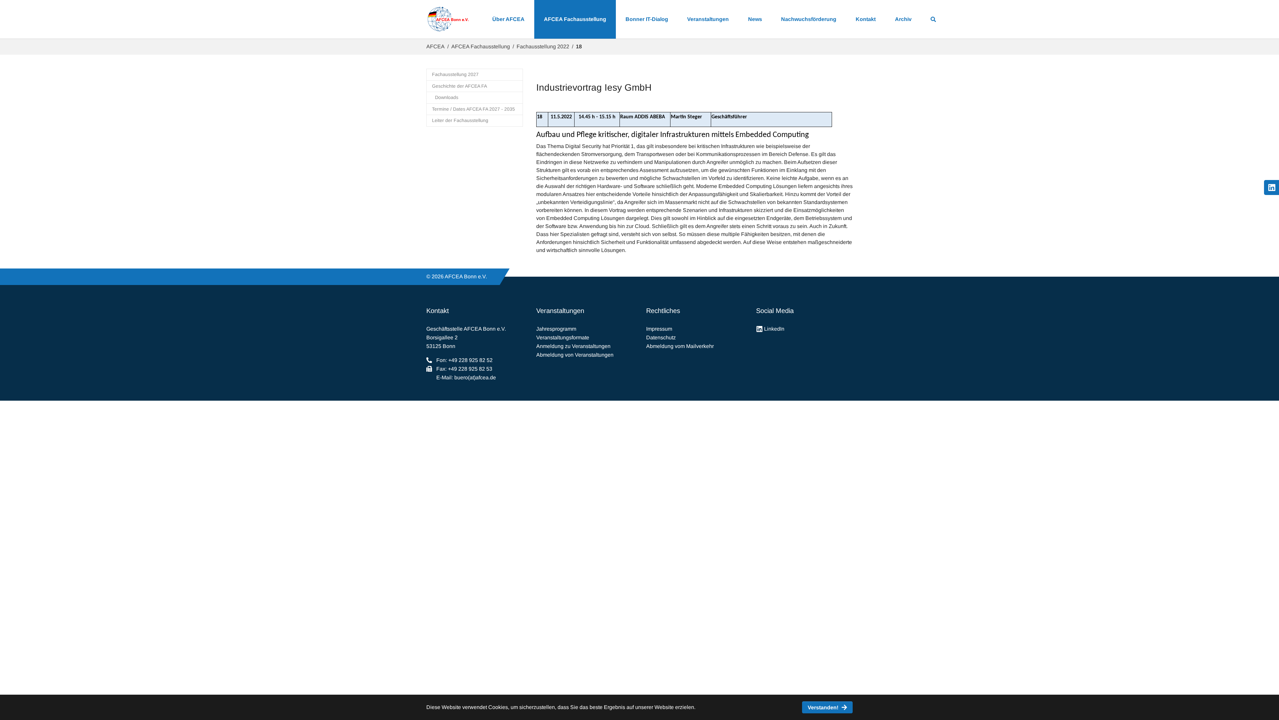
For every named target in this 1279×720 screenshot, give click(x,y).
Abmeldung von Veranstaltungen (575, 355)
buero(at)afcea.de (475, 377)
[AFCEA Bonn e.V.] (448, 19)
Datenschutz (661, 337)
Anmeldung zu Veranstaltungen (573, 346)
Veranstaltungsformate (562, 337)
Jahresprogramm (556, 329)
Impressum (659, 329)
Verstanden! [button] (823, 707)
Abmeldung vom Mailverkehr (680, 346)
